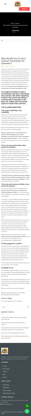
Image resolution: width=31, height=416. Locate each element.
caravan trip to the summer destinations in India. (14, 88)
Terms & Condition (7, 390)
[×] (27, 411)
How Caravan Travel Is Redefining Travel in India (13, 333)
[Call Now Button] (27, 406)
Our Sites (5, 371)
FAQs (4, 374)
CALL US (24, 9)
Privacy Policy (6, 384)
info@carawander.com (7, 404)
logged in (10, 301)
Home (12, 23)
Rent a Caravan (6, 368)
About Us (5, 366)
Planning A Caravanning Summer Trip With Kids (13, 292)
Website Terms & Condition (9, 393)
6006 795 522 (5, 402)
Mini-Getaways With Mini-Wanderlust (10, 294)
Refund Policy (6, 387)
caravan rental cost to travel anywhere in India (13, 236)
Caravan (13, 66)
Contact (4, 377)
